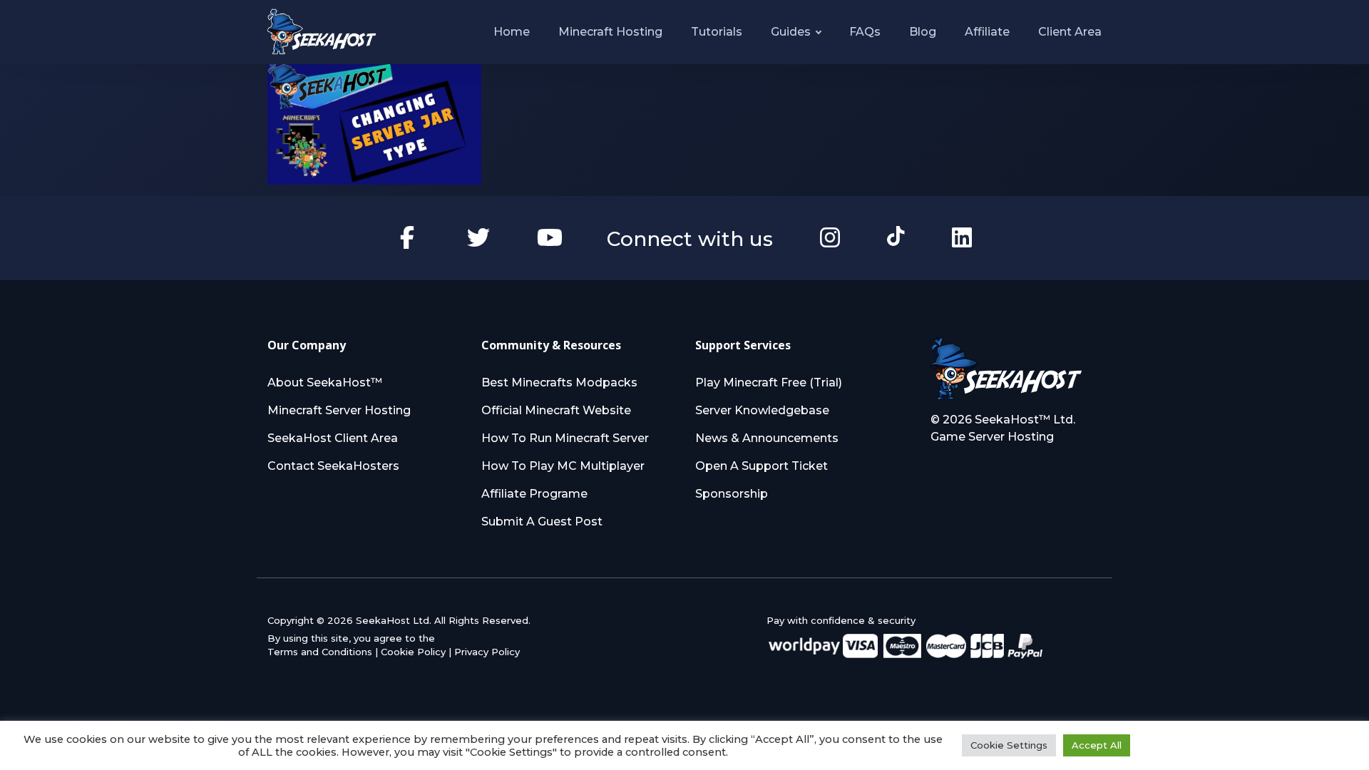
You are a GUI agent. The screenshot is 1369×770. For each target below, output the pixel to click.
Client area (1070, 31)
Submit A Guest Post (542, 521)
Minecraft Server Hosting (339, 410)
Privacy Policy (487, 651)
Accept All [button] (1097, 745)
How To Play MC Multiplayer (563, 466)
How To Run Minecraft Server (565, 438)
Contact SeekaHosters (333, 466)
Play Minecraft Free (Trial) (768, 382)
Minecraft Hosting (610, 31)
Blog (922, 31)
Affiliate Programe (534, 493)
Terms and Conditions (319, 651)
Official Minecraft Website (556, 410)
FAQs (865, 31)
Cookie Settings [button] (1008, 745)
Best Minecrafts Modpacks (559, 382)
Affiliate (987, 31)
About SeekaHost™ (324, 382)
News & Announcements (767, 438)
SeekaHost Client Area (332, 438)
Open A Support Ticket (761, 466)
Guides (791, 31)
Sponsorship (731, 493)
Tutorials (716, 31)
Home (511, 31)
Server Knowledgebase (762, 410)
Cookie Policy (413, 651)
